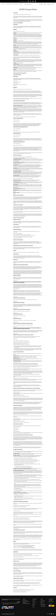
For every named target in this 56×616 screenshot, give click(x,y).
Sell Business (51, 600)
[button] (42, 4)
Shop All (34, 600)
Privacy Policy (43, 600)
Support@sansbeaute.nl (26, 603)
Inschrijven (18, 601)
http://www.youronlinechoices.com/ (27, 546)
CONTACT (48, 4)
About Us (34, 604)
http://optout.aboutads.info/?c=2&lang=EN (28, 547)
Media (33, 605)
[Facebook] (47, 613)
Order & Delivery (43, 606)
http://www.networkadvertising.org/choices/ (28, 545)
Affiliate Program (51, 601)
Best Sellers (34, 601)
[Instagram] (49, 613)
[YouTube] (51, 613)
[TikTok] (53, 613)
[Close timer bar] (55, 1)
